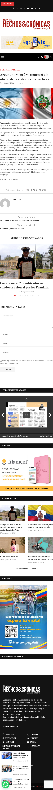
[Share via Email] (45, 190)
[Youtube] (28, 8)
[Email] (32, 8)
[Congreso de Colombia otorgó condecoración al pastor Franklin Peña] (26, 261)
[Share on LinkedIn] (37, 190)
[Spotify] (35, 8)
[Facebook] (13, 8)
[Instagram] (20, 8)
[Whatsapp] (39, 8)
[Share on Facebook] (31, 190)
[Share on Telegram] (42, 190)
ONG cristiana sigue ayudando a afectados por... (20, 755)
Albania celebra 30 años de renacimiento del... (21, 781)
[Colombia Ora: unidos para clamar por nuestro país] (40, 513)
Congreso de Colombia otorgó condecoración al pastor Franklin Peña (11, 527)
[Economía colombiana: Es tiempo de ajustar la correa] (40, 545)
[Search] (38, 57)
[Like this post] (28, 190)
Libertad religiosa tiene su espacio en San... (21, 768)
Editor (12, 83)
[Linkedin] (24, 8)
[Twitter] (17, 8)
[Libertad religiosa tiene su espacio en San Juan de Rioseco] (7, 768)
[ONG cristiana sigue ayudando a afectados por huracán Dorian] (7, 755)
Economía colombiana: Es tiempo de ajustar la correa (40, 558)
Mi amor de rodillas (9, 556)
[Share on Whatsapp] (40, 190)
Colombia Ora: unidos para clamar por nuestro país (40, 526)
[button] (16, 4)
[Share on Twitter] (34, 190)
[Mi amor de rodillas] (12, 545)
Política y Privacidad (43, 786)
